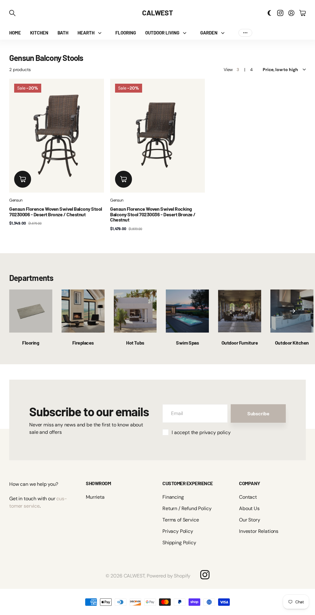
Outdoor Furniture (239, 342)
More (245, 33)
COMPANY (249, 483)
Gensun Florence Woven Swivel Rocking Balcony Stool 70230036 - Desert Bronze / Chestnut (153, 214)
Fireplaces (83, 342)
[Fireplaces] (83, 311)
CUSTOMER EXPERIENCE (187, 483)
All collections (101, 33)
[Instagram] (204, 574)
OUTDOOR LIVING (162, 32)
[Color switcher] (269, 13)
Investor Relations (258, 531)
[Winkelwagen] (302, 13)
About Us (249, 508)
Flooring (30, 342)
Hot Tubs (135, 342)
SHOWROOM (98, 483)
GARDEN (208, 32)
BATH (63, 32)
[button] (292, 311)
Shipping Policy (179, 542)
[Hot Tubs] (135, 311)
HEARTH (86, 32)
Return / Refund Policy (186, 508)
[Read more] (280, 13)
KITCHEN (39, 32)
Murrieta (95, 497)
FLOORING (125, 32)
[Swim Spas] (187, 311)
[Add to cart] (22, 179)
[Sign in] (291, 13)
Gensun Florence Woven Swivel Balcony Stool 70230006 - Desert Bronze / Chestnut (55, 211)
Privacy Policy (177, 531)
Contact (248, 497)
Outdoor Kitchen (292, 342)
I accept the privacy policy (201, 432)
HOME (15, 32)
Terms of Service (180, 520)
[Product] (56, 136)
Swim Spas (187, 342)
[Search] (12, 13)
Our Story (249, 520)
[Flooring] (30, 311)
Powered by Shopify (168, 576)
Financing (173, 497)
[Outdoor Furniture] (239, 311)
